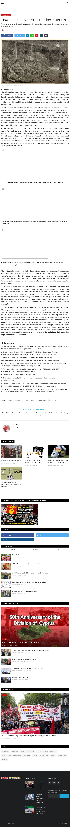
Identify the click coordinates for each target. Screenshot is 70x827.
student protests (6, 755)
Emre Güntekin (16, 670)
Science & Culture (9, 10)
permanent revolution (42, 751)
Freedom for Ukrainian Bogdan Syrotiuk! (24, 591)
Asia (65, 755)
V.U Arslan (14, 679)
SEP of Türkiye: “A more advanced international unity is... (29, 564)
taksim (60, 755)
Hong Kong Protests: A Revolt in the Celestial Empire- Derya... (40, 798)
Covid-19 (4, 759)
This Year (57, 549)
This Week (12, 549)
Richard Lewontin (42, 400)
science (33, 400)
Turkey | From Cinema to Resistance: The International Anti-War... (11, 484)
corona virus (15, 751)
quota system (26, 755)
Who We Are (16, 555)
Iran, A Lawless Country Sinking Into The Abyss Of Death (29, 582)
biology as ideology (54, 400)
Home (2, 10)
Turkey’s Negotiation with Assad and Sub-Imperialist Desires (30, 650)
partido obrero (17, 755)
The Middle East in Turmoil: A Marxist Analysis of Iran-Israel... (40, 810)
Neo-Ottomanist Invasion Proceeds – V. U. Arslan (18, 413)
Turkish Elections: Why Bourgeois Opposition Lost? (28, 668)
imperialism (53, 751)
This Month (35, 549)
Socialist (7, 30)
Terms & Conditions (62, 823)
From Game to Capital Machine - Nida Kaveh (32, 461)
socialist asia (24, 751)
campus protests (44, 755)
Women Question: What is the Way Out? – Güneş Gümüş (52, 414)
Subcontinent (5, 751)
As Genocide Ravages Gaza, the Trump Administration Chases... (40, 786)
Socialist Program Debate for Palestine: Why (20, 736)
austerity (53, 755)
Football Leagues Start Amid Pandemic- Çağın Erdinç (58, 461)
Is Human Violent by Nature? (11, 460)
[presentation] (62, 696)
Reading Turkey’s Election (20, 677)
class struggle (18, 400)
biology (26, 400)
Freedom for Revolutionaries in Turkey (24, 659)
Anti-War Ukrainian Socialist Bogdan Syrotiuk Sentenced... (30, 573)
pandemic (9, 400)
